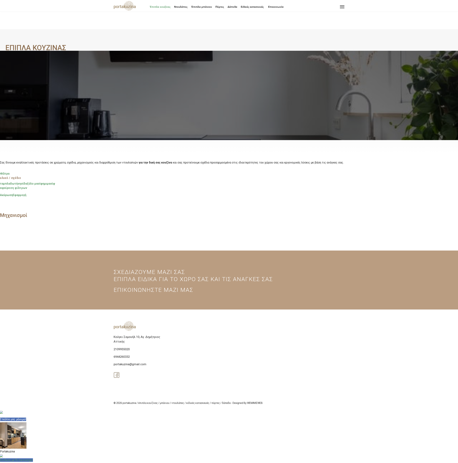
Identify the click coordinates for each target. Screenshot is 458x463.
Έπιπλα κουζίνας (160, 6)
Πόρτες (219, 6)
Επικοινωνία (276, 6)
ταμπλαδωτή (9, 183)
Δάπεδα (232, 6)
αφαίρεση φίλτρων (13, 188)
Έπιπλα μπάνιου (201, 6)
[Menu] (342, 7)
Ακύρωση (6, 195)
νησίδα (22, 183)
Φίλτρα (4, 173)
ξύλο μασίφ (35, 183)
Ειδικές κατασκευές (252, 6)
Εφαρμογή (19, 195)
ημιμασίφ (49, 183)
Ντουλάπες (180, 6)
